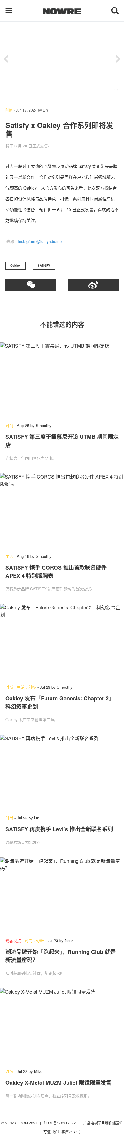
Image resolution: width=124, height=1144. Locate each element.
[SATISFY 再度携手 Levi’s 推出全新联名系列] (62, 772)
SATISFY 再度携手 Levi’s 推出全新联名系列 (59, 829)
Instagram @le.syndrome (40, 241)
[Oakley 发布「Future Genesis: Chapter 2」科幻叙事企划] (62, 641)
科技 (32, 687)
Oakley (15, 265)
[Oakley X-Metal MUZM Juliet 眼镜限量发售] (62, 1025)
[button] (6, 59)
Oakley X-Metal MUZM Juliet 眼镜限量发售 (58, 1082)
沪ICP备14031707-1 (61, 1122)
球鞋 (40, 940)
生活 (9, 556)
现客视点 (13, 940)
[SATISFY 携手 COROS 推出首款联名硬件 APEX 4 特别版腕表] (62, 510)
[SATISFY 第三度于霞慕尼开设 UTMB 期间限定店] (62, 379)
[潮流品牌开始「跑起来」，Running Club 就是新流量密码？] (62, 894)
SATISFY (44, 265)
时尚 (9, 109)
